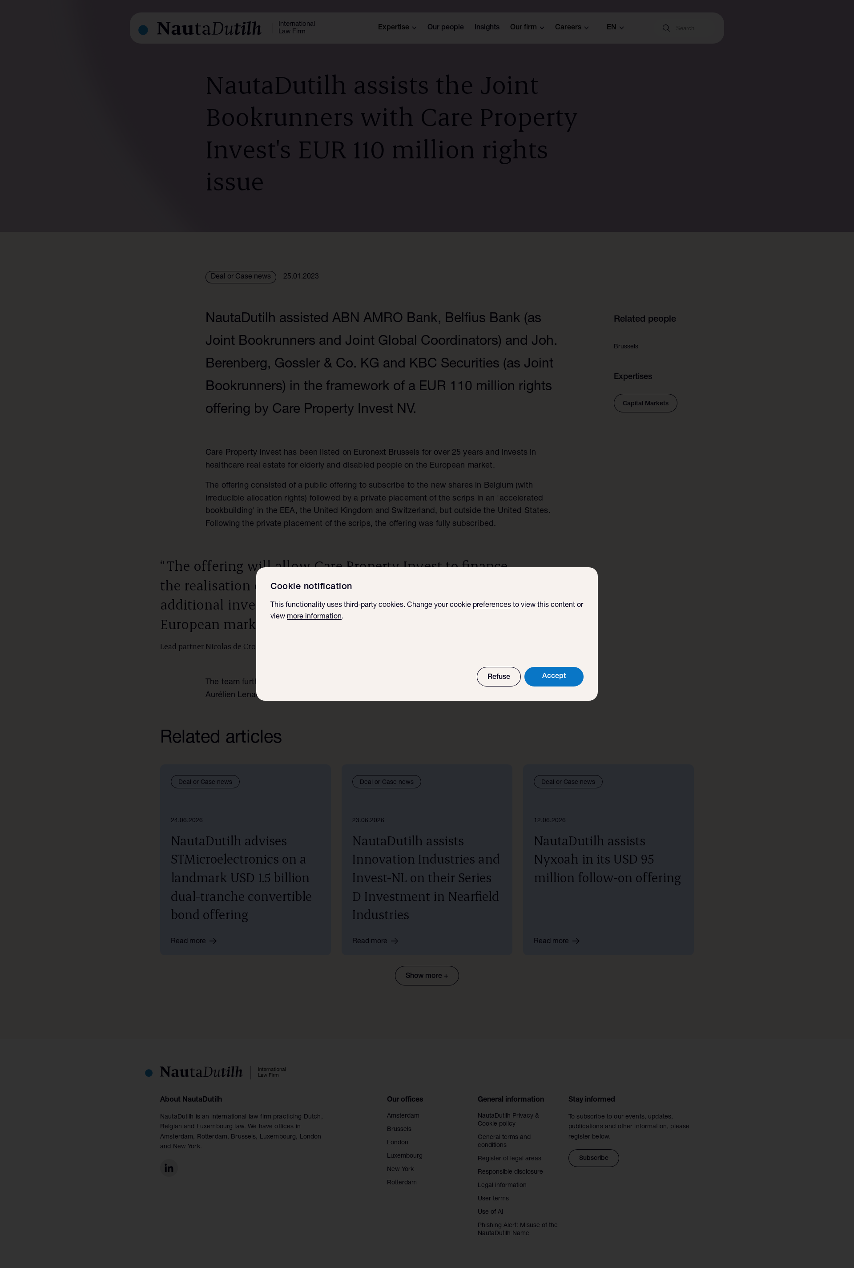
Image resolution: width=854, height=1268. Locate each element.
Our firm (523, 28)
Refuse (498, 677)
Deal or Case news (241, 277)
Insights (487, 28)
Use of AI (491, 1212)
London (397, 1143)
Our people (445, 28)
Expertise (393, 28)
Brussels (399, 1130)
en (611, 28)
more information (314, 617)
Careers (568, 28)
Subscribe (593, 1158)
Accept (554, 676)
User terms (493, 1199)
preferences (492, 605)
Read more (188, 941)
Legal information (502, 1186)
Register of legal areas (509, 1159)
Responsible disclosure (510, 1172)
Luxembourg (405, 1156)
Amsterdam (403, 1116)
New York (400, 1170)
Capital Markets (646, 404)
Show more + (427, 976)
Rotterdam (402, 1183)
